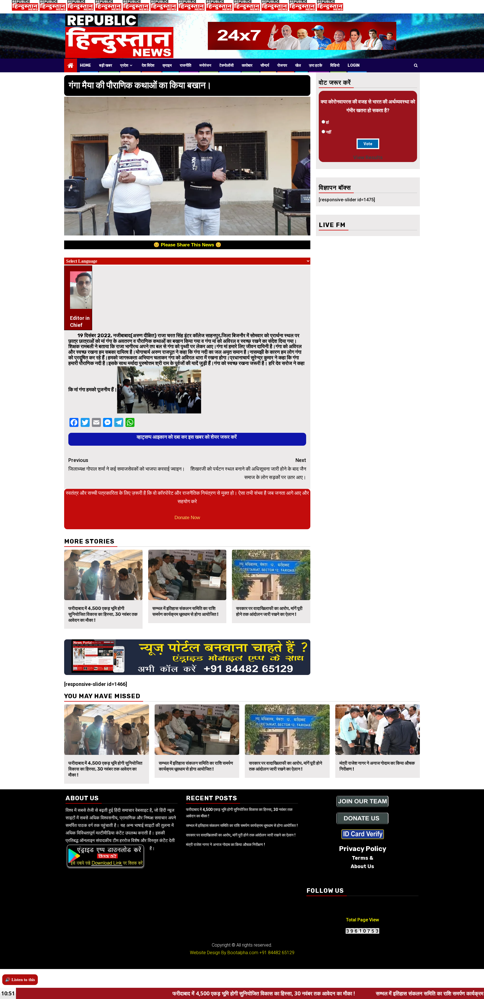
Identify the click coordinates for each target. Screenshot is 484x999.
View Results (368, 157)
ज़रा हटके (315, 65)
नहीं (328, 132)
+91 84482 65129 (276, 952)
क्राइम (167, 65)
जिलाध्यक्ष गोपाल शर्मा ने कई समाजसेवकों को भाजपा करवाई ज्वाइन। (126, 464)
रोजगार (282, 65)
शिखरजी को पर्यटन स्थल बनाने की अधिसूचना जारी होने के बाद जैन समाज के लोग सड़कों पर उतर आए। (248, 468)
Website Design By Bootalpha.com (224, 952)
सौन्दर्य (264, 65)
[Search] (415, 65)
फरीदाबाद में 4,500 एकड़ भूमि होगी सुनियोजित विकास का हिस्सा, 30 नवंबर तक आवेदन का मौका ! (103, 614)
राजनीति (185, 65)
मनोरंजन (205, 65)
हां (327, 122)
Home (85, 65)
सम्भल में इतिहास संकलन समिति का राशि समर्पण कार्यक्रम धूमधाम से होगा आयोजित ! (185, 611)
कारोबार (247, 65)
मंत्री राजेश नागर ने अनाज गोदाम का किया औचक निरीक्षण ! (225, 844)
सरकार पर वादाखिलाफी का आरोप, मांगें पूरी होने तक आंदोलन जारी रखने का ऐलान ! (269, 611)
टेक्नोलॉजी (226, 65)
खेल (298, 65)
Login (354, 65)
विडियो (334, 65)
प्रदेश (124, 65)
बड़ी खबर (105, 65)
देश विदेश (148, 65)
